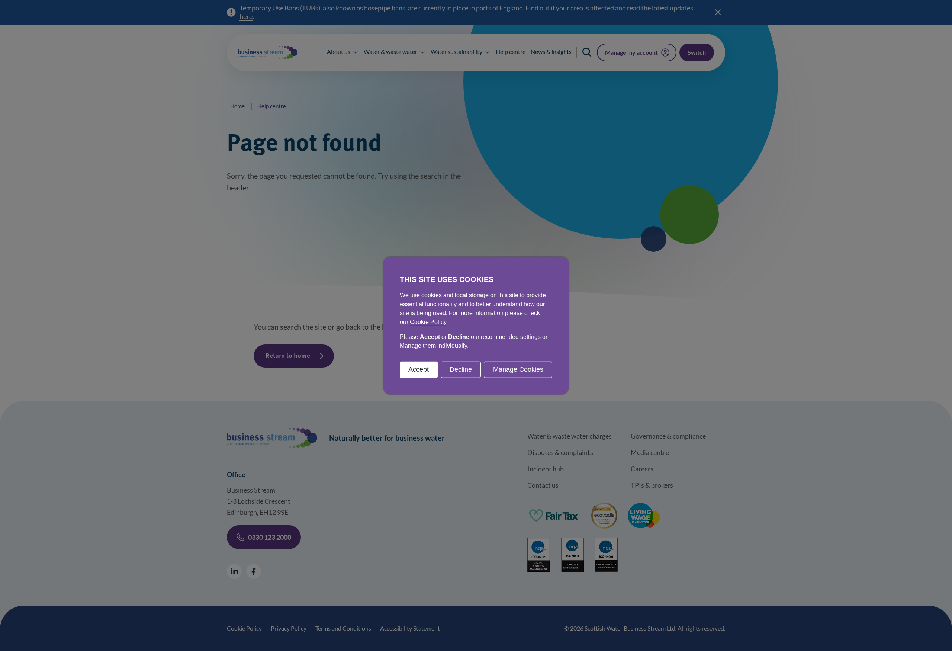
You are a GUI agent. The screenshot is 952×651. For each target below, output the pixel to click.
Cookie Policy (428, 322)
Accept (418, 369)
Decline (461, 369)
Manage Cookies (518, 369)
